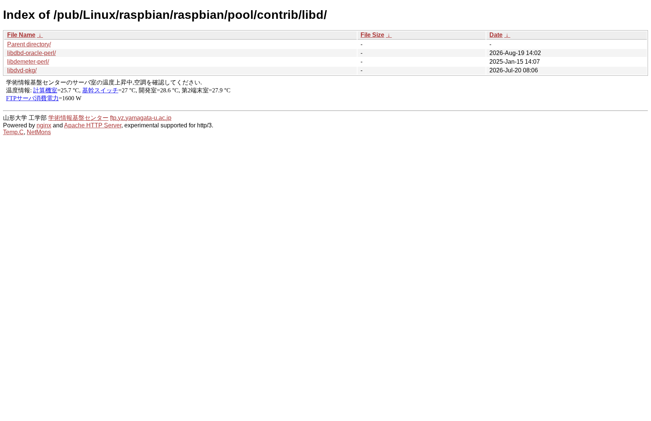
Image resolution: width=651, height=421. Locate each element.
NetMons (39, 132)
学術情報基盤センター (78, 118)
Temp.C (13, 132)
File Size (372, 35)
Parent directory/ (29, 44)
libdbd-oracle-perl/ (31, 53)
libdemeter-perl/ (28, 61)
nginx (44, 125)
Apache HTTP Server (92, 125)
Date (496, 35)
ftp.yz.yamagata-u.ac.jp (140, 118)
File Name (21, 35)
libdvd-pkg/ (22, 70)
